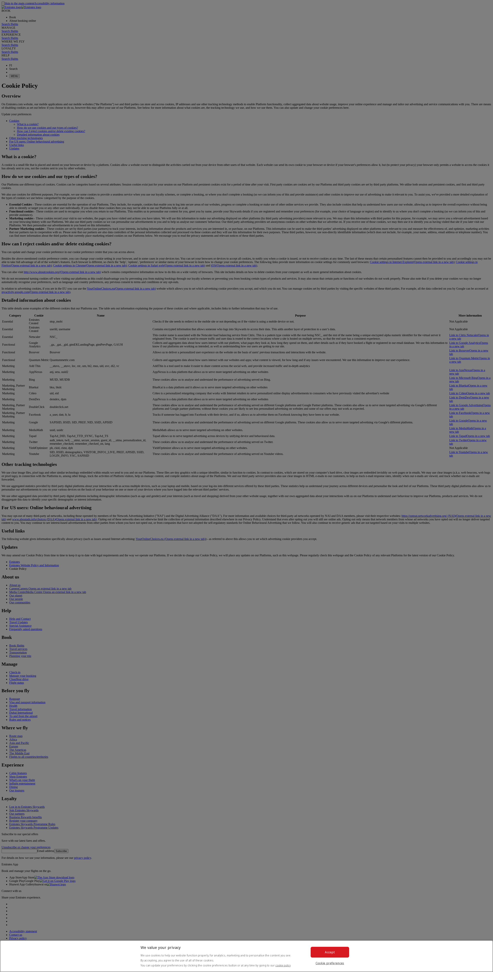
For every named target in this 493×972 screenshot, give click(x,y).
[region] (246, 956)
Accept (330, 952)
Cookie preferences (330, 963)
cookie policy (283, 965)
